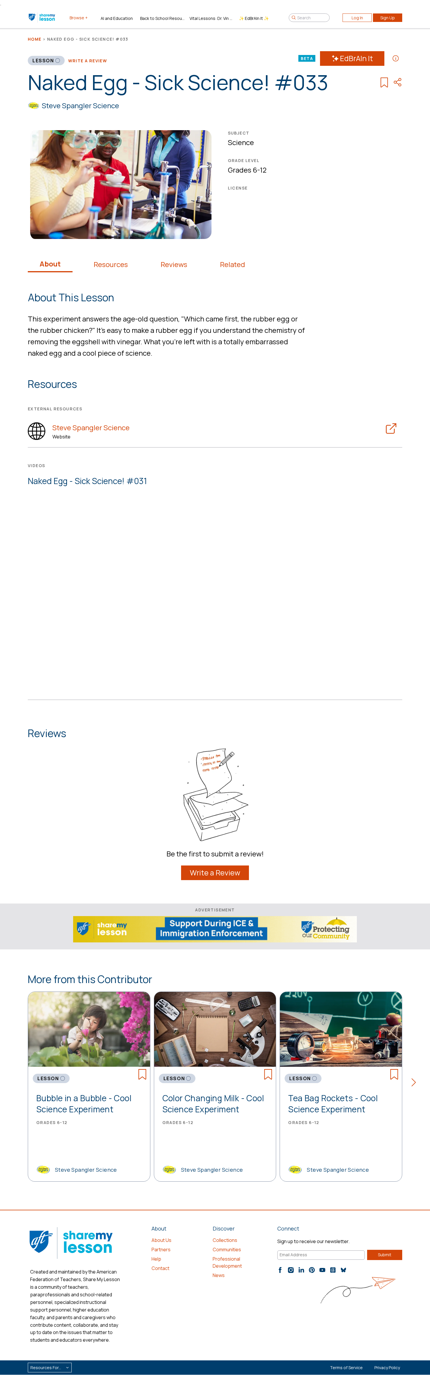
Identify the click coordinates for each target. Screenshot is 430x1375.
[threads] (333, 1270)
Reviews (174, 264)
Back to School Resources (162, 18)
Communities (227, 1249)
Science (241, 142)
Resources (111, 264)
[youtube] (322, 1270)
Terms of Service (346, 1367)
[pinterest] (312, 1270)
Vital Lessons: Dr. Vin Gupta (212, 18)
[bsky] (343, 1270)
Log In (357, 17)
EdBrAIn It (356, 58)
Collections (225, 1240)
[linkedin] (301, 1270)
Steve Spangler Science (80, 105)
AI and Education (117, 18)
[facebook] (280, 1270)
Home (35, 39)
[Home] (42, 17)
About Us (161, 1240)
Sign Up (387, 17)
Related (232, 264)
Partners (161, 1249)
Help (156, 1259)
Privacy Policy (387, 1367)
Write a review (87, 60)
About (50, 264)
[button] (415, 1083)
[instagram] (291, 1270)
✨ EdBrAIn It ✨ (254, 18)
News (219, 1275)
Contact (160, 1268)
